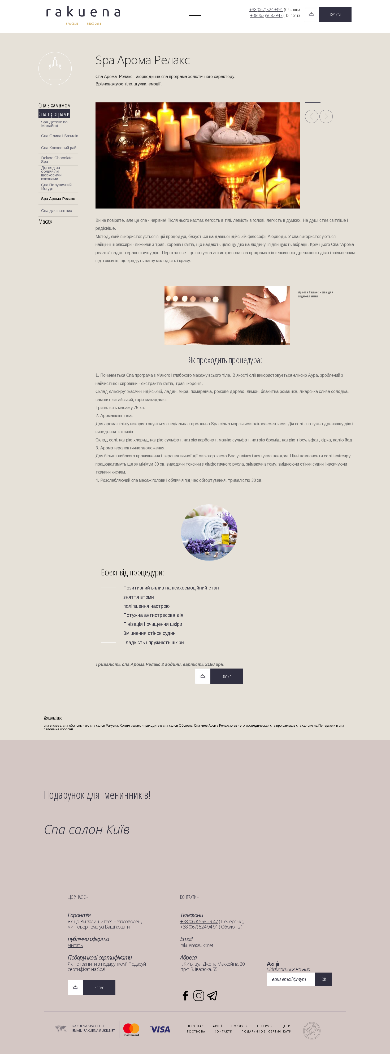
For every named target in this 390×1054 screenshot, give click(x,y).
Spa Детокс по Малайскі (54, 124)
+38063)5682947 (266, 15)
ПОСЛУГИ (239, 1026)
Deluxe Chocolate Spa (56, 159)
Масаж (45, 221)
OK (324, 979)
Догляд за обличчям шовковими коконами (51, 173)
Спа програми (54, 113)
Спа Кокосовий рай (58, 147)
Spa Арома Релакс (58, 198)
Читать (75, 945)
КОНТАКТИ (223, 1031)
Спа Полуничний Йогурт (56, 187)
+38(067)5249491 (266, 9)
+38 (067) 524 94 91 (199, 926)
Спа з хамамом (54, 105)
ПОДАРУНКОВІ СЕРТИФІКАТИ (267, 1031)
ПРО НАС (196, 1026)
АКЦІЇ (217, 1026)
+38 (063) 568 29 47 (199, 921)
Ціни (286, 1026)
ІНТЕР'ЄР (265, 1026)
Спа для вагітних (56, 210)
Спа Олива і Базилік (59, 135)
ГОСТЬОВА (196, 1031)
